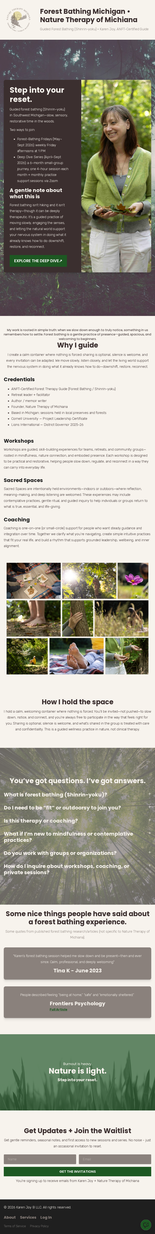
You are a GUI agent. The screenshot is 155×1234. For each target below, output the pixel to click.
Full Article (58, 1009)
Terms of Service (15, 1226)
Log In (46, 1217)
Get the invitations (77, 1171)
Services (28, 1217)
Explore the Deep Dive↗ (38, 261)
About (10, 1217)
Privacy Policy (39, 1226)
